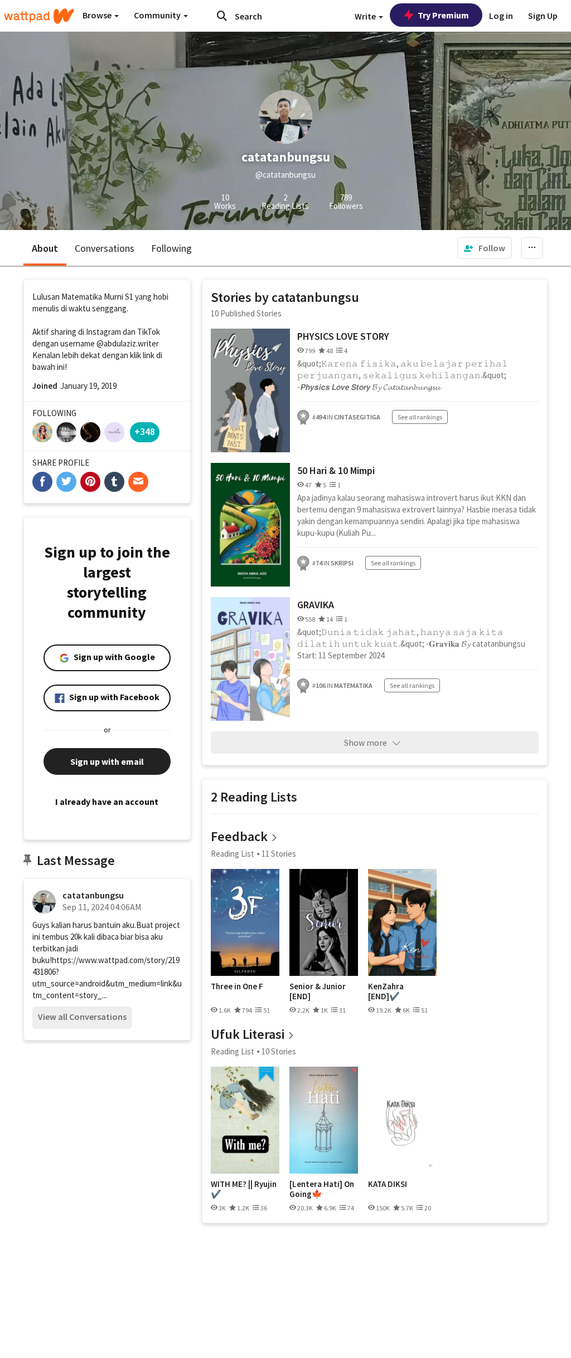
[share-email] (138, 482)
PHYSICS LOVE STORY (343, 336)
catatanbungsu (93, 895)
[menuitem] (484, 248)
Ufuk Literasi (247, 1034)
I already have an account (106, 801)
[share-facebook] (42, 482)
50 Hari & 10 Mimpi (336, 470)
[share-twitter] (66, 482)
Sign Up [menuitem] (543, 15)
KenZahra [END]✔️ (386, 991)
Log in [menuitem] (501, 15)
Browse (98, 15)
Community (158, 15)
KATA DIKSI (387, 1184)
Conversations (104, 248)
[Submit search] (222, 16)
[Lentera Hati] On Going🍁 (321, 1189)
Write (366, 16)
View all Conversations (82, 1016)
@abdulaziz (116, 343)
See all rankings (420, 417)
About (45, 248)
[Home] (39, 16)
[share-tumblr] (114, 482)
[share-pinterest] (90, 482)
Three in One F (237, 986)
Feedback (239, 836)
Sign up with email (107, 761)
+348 (144, 431)
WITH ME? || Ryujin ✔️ (244, 1189)
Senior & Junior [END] (317, 991)
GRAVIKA (315, 604)
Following (171, 248)
